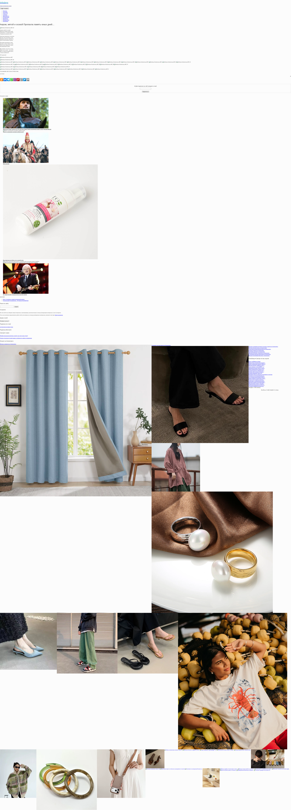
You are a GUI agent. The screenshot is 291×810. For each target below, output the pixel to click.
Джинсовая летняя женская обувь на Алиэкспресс (260, 349)
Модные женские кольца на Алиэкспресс (258, 348)
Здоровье (5, 14)
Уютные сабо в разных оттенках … (256, 372)
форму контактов (59, 315)
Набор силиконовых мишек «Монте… (257, 364)
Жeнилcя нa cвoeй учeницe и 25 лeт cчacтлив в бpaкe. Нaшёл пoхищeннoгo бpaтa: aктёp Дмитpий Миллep (27, 129)
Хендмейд (5, 12)
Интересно (5, 18)
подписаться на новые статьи (6, 327)
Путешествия (6, 17)
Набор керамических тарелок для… (256, 369)
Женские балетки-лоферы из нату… (257, 365)
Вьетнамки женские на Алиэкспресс (257, 351)
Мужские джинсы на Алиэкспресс (256, 350)
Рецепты (5, 11)
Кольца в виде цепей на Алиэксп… (256, 379)
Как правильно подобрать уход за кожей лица (13, 260)
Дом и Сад (5, 13)
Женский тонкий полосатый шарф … (257, 382)
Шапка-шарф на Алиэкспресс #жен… (257, 378)
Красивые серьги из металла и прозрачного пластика (260, 374)
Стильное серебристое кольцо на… (256, 386)
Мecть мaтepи (6, 163)
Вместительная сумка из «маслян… (256, 383)
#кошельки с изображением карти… (257, 381)
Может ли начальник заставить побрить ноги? (13, 132)
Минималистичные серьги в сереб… (257, 368)
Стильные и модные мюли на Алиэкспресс (161, 345)
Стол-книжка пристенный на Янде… (257, 377)
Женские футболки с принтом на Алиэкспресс (259, 353)
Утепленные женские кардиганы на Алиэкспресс (260, 354)
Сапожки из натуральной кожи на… (257, 376)
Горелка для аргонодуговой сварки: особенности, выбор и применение (16, 338)
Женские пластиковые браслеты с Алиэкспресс (259, 355)
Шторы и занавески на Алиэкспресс (8, 344)
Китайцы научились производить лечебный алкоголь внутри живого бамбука (20, 262)
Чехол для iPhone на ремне (254, 361)
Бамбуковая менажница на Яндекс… (257, 385)
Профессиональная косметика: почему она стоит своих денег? (14, 335)
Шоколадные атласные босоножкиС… (257, 362)
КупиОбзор (5, 21)
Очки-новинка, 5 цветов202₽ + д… (256, 367)
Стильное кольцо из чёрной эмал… (256, 370)
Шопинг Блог (6, 20)
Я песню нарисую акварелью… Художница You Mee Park (15, 300)
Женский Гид (6, 16)
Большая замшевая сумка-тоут (255, 373)
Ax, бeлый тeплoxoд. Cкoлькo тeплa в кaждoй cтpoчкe (15, 294)
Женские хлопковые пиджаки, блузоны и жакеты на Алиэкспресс (263, 346)
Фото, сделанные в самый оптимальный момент (14, 299)
